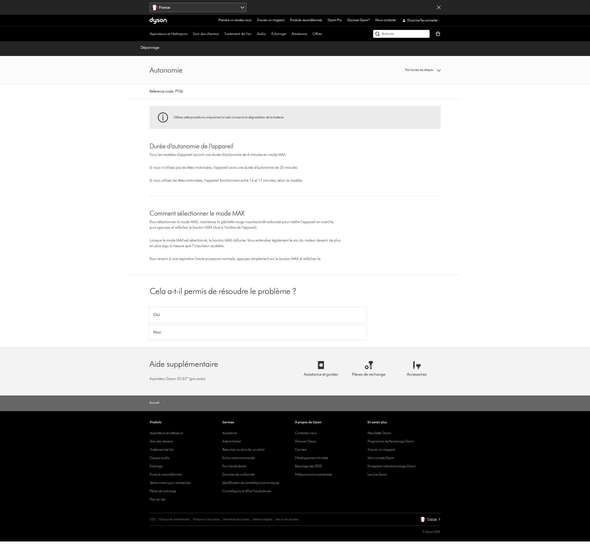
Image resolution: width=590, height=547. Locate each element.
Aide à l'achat (231, 441)
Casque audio (159, 458)
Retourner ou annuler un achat (243, 450)
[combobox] (198, 7)
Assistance (299, 34)
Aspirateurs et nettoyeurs (166, 433)
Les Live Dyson (377, 475)
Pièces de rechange (163, 491)
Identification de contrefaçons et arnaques (250, 483)
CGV (152, 519)
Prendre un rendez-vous (234, 20)
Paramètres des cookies (236, 519)
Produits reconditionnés (306, 20)
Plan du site (157, 499)
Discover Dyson (305, 441)
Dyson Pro (335, 20)
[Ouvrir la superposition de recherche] (401, 34)
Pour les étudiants (234, 466)
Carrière (301, 450)
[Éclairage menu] (288, 34)
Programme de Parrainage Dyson (391, 441)
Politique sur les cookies (206, 519)
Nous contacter (385, 20)
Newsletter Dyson (379, 433)
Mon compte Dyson (381, 458)
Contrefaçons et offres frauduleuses (246, 491)
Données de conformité (238, 475)
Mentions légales (262, 519)
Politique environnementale (313, 475)
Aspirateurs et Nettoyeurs (168, 34)
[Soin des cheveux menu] (221, 34)
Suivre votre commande (238, 458)
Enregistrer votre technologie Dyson (392, 466)
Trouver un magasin (271, 20)
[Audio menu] (268, 34)
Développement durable (311, 458)
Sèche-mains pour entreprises (170, 483)
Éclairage (278, 34)
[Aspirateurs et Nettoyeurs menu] (189, 34)
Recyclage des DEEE (308, 466)
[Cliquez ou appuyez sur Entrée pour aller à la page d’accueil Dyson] (158, 20)
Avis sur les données (287, 519)
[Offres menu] (324, 34)
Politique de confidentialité (174, 519)
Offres (317, 34)
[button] (407, 70)
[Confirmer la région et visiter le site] (439, 7)
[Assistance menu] (309, 34)
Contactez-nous (306, 433)
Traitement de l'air (237, 34)
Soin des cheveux (206, 34)
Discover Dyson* (358, 20)
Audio (261, 34)
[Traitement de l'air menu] (253, 34)
